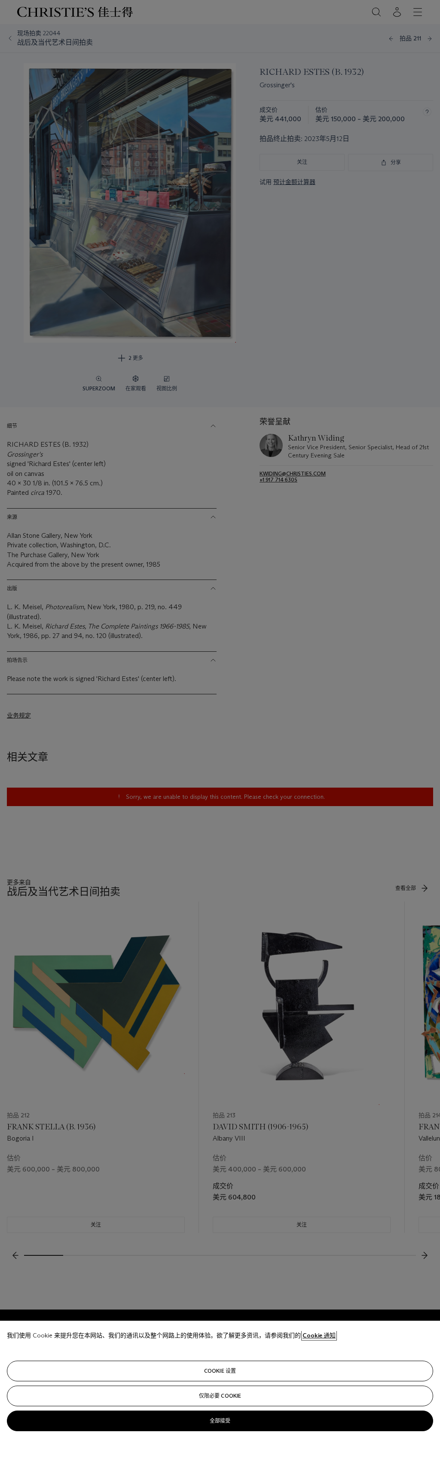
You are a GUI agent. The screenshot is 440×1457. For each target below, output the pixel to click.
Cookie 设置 (220, 1371)
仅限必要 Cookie (220, 1396)
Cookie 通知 (319, 1335)
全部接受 (220, 1420)
